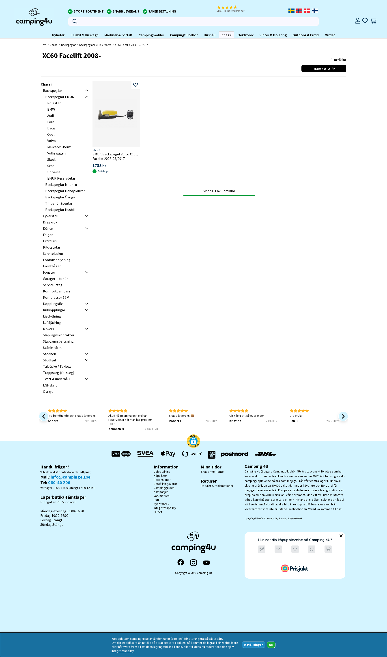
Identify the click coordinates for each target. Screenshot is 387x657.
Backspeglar (68, 45)
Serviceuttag (52, 285)
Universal (54, 172)
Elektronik (245, 35)
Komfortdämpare (56, 291)
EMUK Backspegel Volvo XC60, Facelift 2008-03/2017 (115, 156)
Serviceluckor (53, 253)
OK (271, 645)
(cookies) (177, 639)
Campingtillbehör (184, 35)
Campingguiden (164, 488)
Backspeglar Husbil (60, 209)
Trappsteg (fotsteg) (58, 372)
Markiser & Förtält (118, 35)
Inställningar (253, 645)
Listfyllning (52, 316)
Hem (43, 45)
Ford (50, 122)
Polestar (54, 103)
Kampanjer (161, 492)
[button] (233, 9)
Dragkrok (50, 222)
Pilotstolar (51, 247)
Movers (48, 328)
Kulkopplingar (54, 310)
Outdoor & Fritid (305, 35)
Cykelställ (50, 216)
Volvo (108, 45)
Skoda (51, 159)
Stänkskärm (52, 347)
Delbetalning (162, 472)
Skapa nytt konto (212, 472)
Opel (51, 134)
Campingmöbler (151, 35)
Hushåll (209, 35)
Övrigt (48, 391)
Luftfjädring (52, 322)
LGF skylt (50, 385)
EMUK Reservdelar (61, 178)
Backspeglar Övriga (60, 197)
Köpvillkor (160, 476)
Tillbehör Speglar (58, 203)
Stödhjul (49, 360)
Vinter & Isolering (273, 35)
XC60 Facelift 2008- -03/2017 (131, 45)
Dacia (51, 128)
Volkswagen (56, 153)
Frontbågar (52, 266)
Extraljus (50, 241)
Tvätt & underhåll (56, 379)
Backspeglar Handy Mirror (65, 191)
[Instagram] (193, 563)
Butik (157, 500)
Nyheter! (58, 35)
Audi (50, 115)
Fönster (49, 272)
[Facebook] (180, 563)
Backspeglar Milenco (61, 184)
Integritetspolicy (165, 508)
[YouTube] (206, 563)
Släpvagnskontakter (58, 335)
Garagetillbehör (55, 278)
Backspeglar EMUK (90, 45)
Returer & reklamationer (217, 486)
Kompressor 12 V (56, 297)
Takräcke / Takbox (57, 366)
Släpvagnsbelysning (58, 341)
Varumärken (162, 496)
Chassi (226, 35)
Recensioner (162, 480)
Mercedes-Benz (59, 147)
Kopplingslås (53, 303)
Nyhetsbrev (161, 504)
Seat (50, 165)
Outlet (330, 35)
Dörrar (48, 228)
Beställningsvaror (165, 484)
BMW (51, 109)
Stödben (49, 354)
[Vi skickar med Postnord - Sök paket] (234, 455)
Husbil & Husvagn (85, 35)
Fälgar (48, 234)
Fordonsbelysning (57, 260)
